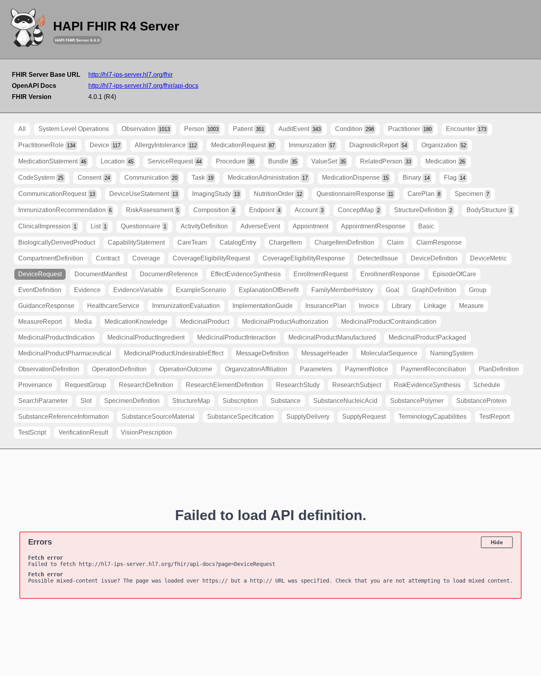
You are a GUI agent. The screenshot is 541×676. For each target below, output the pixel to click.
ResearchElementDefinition (224, 385)
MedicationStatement (52, 161)
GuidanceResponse (46, 305)
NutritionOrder (278, 193)
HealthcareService (113, 305)
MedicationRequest (242, 145)
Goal (392, 290)
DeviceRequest (40, 274)
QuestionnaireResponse (354, 193)
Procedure (235, 161)
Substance (285, 400)
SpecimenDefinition (132, 400)
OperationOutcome (185, 369)
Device (105, 145)
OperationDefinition (119, 369)
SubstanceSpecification (240, 416)
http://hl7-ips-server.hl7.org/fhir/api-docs (143, 85)
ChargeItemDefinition (344, 242)
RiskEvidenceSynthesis (427, 385)
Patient (248, 128)
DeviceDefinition (434, 258)
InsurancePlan (325, 305)
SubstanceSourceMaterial (158, 416)
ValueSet (328, 161)
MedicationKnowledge (136, 321)
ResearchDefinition (146, 385)
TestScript (32, 432)
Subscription (240, 400)
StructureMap (191, 400)
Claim (395, 242)
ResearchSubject (356, 385)
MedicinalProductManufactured (332, 337)
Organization (443, 145)
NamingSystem (451, 353)
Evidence (87, 290)
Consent (94, 177)
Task (202, 177)
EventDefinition (39, 290)
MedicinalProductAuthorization (285, 321)
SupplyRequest (364, 416)
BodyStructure (489, 210)
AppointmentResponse (373, 226)
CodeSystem (40, 177)
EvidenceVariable (138, 290)
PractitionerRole (46, 145)
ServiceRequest (175, 161)
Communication (150, 177)
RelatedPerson (385, 161)
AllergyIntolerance (166, 145)
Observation (146, 128)
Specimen (472, 193)
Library (401, 305)
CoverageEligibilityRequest (211, 258)
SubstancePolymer (417, 400)
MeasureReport (40, 321)
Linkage (435, 305)
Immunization (312, 145)
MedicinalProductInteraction (236, 337)
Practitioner (410, 128)
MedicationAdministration (268, 177)
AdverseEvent (260, 226)
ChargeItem (285, 242)
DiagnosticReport (378, 145)
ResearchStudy (298, 385)
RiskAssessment (152, 210)
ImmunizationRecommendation (65, 210)
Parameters (316, 369)
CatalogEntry (237, 242)
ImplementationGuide (262, 305)
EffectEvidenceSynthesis (246, 274)
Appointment (310, 226)
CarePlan (424, 193)
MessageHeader (324, 353)
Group (477, 290)
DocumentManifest (100, 274)
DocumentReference (169, 274)
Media (83, 321)
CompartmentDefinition (50, 258)
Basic (426, 226)
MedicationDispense (355, 177)
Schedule (486, 385)
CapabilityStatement (136, 242)
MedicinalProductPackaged (427, 337)
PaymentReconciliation (433, 369)
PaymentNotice (366, 369)
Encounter (466, 128)
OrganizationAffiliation (256, 369)
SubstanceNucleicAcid (345, 400)
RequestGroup (85, 385)
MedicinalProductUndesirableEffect (173, 353)
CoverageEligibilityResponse (304, 258)
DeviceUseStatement (143, 193)
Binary (416, 177)
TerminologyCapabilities (432, 416)
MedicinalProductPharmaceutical (64, 353)
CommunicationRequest (56, 193)
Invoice (369, 305)
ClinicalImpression (47, 226)
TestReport (494, 416)
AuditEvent (299, 128)
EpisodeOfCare (454, 274)
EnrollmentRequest (320, 274)
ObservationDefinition (48, 369)
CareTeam (192, 242)
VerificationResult (83, 432)
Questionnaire (143, 226)
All (22, 128)
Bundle (282, 161)
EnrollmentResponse (390, 274)
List (99, 226)
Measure (471, 305)
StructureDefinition (423, 210)
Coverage (146, 258)
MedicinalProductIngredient (146, 337)
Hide (497, 542)
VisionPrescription (146, 432)
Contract (108, 258)
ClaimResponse (439, 242)
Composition (214, 210)
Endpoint (264, 210)
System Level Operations (73, 128)
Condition (354, 128)
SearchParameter (43, 400)
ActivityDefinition (204, 226)
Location (117, 161)
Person (201, 128)
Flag (454, 177)
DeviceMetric (488, 258)
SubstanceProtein (481, 400)
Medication (445, 161)
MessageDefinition (262, 353)
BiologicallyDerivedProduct (56, 242)
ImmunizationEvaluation (186, 305)
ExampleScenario (201, 290)
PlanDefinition (499, 369)
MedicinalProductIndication (56, 337)
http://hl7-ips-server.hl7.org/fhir (130, 74)
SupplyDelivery (308, 416)
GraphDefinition (434, 290)
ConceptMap (359, 210)
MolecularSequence (389, 353)
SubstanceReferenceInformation (63, 416)
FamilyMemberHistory (342, 290)
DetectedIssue (378, 258)
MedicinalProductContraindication (388, 321)
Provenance (35, 385)
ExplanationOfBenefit (269, 290)
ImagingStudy (216, 193)
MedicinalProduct (204, 321)
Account (309, 210)
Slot (85, 400)
